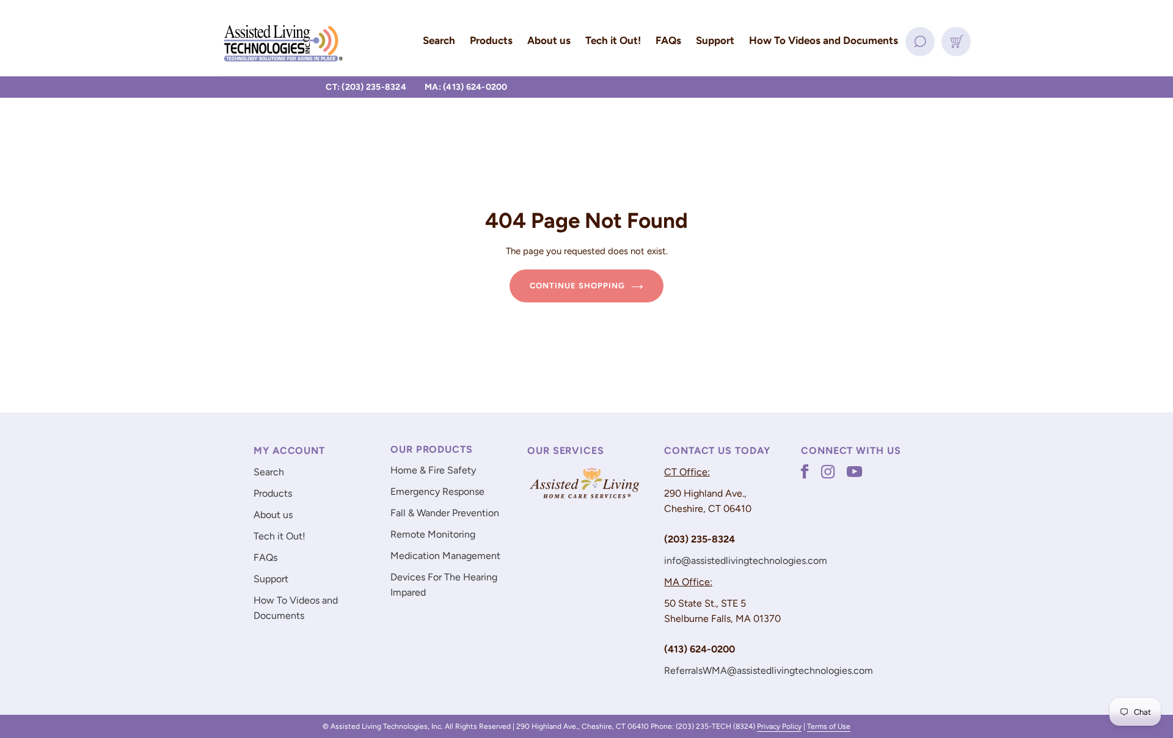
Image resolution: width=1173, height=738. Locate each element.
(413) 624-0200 (475, 87)
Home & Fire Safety (433, 470)
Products (273, 493)
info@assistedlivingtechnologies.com (745, 560)
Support (271, 579)
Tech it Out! (279, 536)
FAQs (265, 557)
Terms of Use (828, 726)
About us (273, 515)
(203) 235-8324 (374, 87)
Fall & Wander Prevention (444, 513)
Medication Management (445, 555)
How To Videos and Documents (296, 607)
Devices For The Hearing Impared (443, 584)
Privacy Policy (779, 726)
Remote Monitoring (432, 534)
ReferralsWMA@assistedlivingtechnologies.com (768, 670)
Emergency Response (437, 491)
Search (269, 472)
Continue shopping (578, 285)
